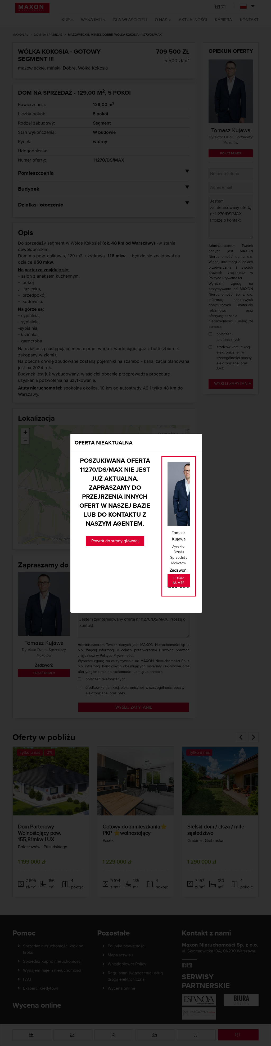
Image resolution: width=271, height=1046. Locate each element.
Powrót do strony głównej (115, 541)
